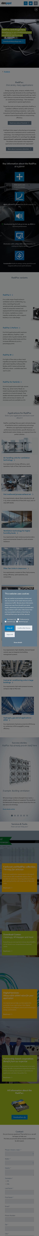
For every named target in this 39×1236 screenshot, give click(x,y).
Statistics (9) (11, 621)
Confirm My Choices (24, 628)
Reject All (10, 634)
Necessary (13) (11, 619)
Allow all (9, 628)
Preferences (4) (24, 619)
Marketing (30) (23, 621)
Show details (18, 642)
